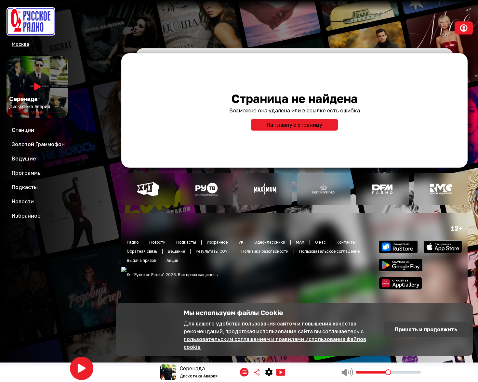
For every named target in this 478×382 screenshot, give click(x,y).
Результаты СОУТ (213, 251)
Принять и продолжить (426, 329)
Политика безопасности (264, 251)
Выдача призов (141, 260)
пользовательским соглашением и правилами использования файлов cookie (275, 343)
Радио (133, 242)
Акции (172, 260)
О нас (320, 242)
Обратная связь (142, 251)
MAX (300, 242)
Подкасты (186, 242)
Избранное (217, 242)
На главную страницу (294, 124)
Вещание (176, 251)
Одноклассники (269, 242)
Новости (157, 242)
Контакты (346, 242)
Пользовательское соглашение (329, 251)
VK (241, 242)
